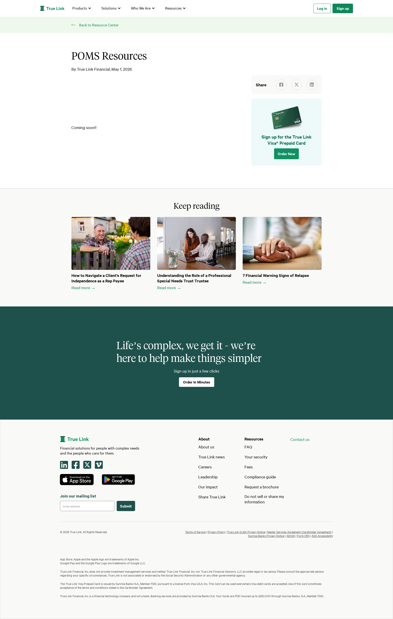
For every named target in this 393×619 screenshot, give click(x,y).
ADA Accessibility (322, 536)
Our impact (208, 486)
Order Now (286, 153)
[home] (52, 8)
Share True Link (212, 496)
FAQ (248, 446)
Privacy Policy (216, 532)
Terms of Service (195, 532)
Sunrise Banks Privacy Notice (266, 536)
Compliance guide (260, 476)
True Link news (211, 456)
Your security (255, 456)
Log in (322, 8)
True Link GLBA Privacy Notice (246, 532)
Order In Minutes (196, 381)
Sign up (343, 8)
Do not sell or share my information (264, 499)
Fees (248, 466)
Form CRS (303, 536)
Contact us (300, 439)
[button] (81, 8)
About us (206, 446)
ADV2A (290, 536)
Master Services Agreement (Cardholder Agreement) (299, 532)
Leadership (208, 476)
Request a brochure (261, 486)
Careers (205, 466)
